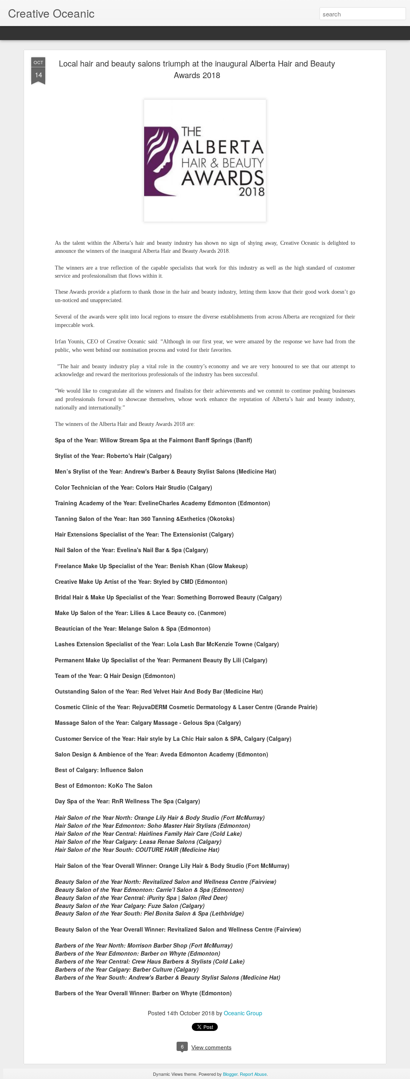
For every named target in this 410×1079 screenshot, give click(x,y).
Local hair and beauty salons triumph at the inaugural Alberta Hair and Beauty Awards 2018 (197, 69)
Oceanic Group (243, 1013)
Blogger (230, 1074)
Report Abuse (253, 1074)
